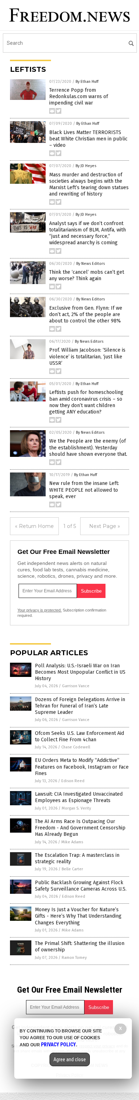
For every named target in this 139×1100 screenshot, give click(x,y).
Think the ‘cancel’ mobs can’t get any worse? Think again (86, 275)
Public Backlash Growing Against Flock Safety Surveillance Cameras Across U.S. (81, 886)
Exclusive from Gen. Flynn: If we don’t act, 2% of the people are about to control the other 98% (85, 314)
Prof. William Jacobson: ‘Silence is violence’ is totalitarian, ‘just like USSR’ (87, 356)
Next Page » (104, 526)
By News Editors (90, 263)
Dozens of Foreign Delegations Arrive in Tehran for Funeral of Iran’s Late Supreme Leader (80, 705)
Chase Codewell (75, 747)
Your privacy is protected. (39, 610)
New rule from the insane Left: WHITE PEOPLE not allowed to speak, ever (84, 489)
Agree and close (69, 1059)
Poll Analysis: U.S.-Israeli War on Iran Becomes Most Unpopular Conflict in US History (80, 672)
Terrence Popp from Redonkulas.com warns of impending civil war (78, 96)
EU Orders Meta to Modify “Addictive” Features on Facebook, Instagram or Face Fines (82, 766)
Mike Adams (72, 842)
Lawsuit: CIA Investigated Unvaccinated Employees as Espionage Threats (79, 797)
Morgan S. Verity (76, 808)
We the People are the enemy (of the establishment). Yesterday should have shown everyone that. (88, 447)
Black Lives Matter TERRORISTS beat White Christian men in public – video (88, 138)
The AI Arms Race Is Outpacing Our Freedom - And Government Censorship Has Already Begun (80, 827)
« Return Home (34, 526)
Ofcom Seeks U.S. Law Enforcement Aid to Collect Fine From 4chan (79, 736)
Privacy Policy (58, 1044)
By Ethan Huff (87, 81)
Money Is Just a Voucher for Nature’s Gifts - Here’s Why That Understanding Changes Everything (78, 916)
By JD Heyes (86, 166)
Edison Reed (72, 781)
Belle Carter (72, 869)
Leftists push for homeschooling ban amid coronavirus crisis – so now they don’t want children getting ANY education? (86, 402)
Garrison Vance (75, 686)
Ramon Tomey (74, 957)
